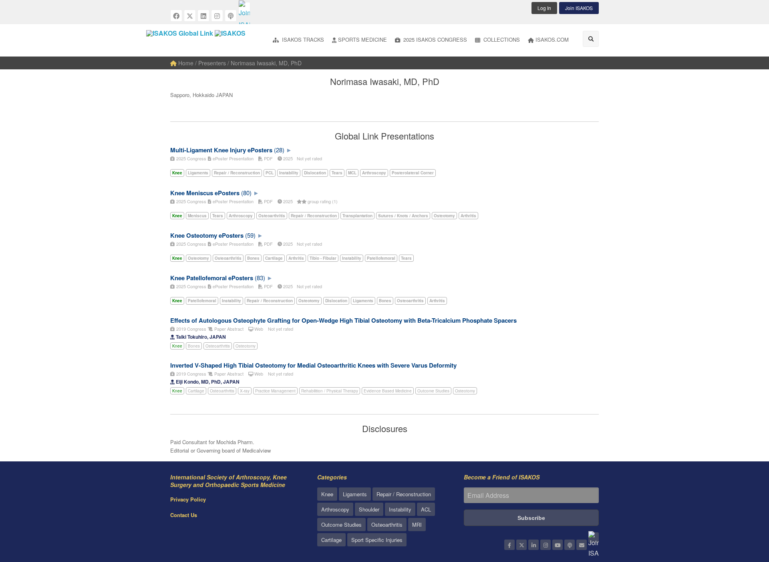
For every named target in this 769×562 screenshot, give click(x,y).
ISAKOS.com (552, 39)
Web (258, 328)
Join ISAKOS (579, 7)
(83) (260, 277)
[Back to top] (743, 512)
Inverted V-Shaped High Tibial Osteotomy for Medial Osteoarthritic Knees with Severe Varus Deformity (313, 365)
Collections (501, 39)
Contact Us (183, 515)
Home (185, 63)
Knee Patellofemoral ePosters (211, 277)
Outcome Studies (433, 391)
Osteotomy (246, 346)
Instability (400, 509)
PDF (268, 158)
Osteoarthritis (217, 346)
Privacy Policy (188, 499)
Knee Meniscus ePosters (205, 192)
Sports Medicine (362, 39)
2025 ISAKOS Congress (434, 39)
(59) (250, 235)
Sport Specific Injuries (377, 540)
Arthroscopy (335, 509)
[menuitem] (298, 40)
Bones (194, 346)
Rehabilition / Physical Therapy (329, 391)
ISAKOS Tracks (302, 39)
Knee (177, 346)
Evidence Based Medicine (388, 391)
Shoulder (369, 509)
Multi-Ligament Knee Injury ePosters (221, 150)
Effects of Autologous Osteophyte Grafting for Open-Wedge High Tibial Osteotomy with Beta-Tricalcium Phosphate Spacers (343, 320)
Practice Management (275, 391)
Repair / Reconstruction (403, 494)
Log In (544, 7)
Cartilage (196, 391)
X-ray (245, 391)
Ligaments (355, 494)
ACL (426, 509)
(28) (279, 150)
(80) (246, 192)
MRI (417, 524)
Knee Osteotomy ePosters (207, 235)
